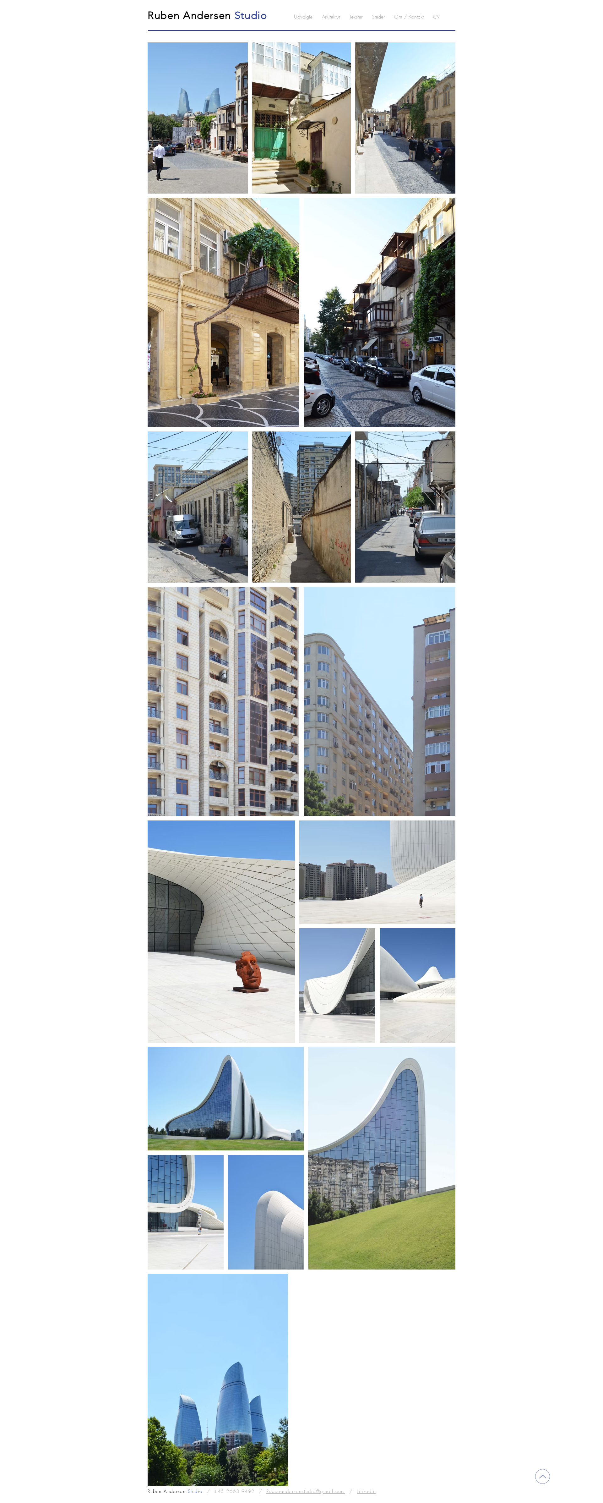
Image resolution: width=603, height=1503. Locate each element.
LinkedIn (366, 1491)
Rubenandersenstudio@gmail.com (305, 1491)
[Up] (542, 1476)
